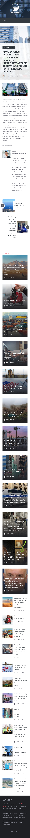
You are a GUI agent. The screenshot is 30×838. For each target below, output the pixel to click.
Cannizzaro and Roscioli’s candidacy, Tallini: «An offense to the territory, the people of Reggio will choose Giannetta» (14, 583)
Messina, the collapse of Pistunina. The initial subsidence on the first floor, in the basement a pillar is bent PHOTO (14, 526)
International (9, 47)
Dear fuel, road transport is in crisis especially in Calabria (20, 750)
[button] (27, 20)
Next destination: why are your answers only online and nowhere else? (14, 443)
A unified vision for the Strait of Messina (19, 205)
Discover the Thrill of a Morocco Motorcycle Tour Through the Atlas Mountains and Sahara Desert (14, 269)
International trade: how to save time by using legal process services (14, 386)
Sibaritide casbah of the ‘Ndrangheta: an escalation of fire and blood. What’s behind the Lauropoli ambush (20, 783)
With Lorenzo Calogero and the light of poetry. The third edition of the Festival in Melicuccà (20, 765)
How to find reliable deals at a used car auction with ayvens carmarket (15, 329)
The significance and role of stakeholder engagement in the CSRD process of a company (20, 649)
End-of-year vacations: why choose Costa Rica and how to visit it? (13, 414)
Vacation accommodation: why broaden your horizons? (14, 471)
